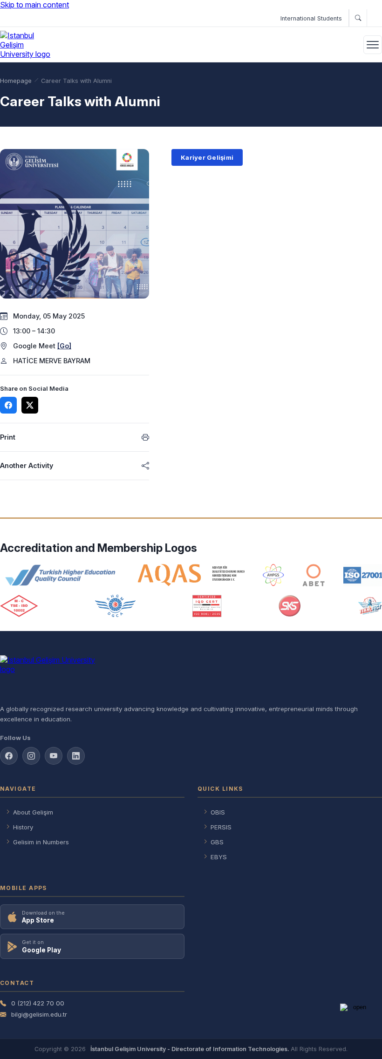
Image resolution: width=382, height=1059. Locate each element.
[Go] (64, 346)
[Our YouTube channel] (53, 756)
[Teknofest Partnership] (370, 606)
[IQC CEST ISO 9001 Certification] (207, 606)
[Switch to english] (374, 18)
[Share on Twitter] (29, 405)
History (23, 827)
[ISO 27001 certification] (362, 575)
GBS (217, 842)
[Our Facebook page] (9, 756)
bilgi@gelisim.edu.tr (39, 1014)
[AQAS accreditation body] (191, 575)
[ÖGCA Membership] (115, 606)
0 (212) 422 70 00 (37, 1003)
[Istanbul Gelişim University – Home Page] (27, 45)
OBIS (218, 812)
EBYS (219, 857)
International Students (311, 18)
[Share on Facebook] (8, 405)
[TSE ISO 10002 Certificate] (19, 606)
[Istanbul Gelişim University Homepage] (191, 676)
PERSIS (221, 827)
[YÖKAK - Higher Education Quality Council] (59, 575)
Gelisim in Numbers (41, 842)
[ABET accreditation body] (313, 575)
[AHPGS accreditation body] (273, 575)
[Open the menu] (372, 44)
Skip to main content (34, 4)
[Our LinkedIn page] (76, 756)
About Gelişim (33, 812)
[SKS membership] (290, 606)
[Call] (358, 18)
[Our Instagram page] (31, 756)
